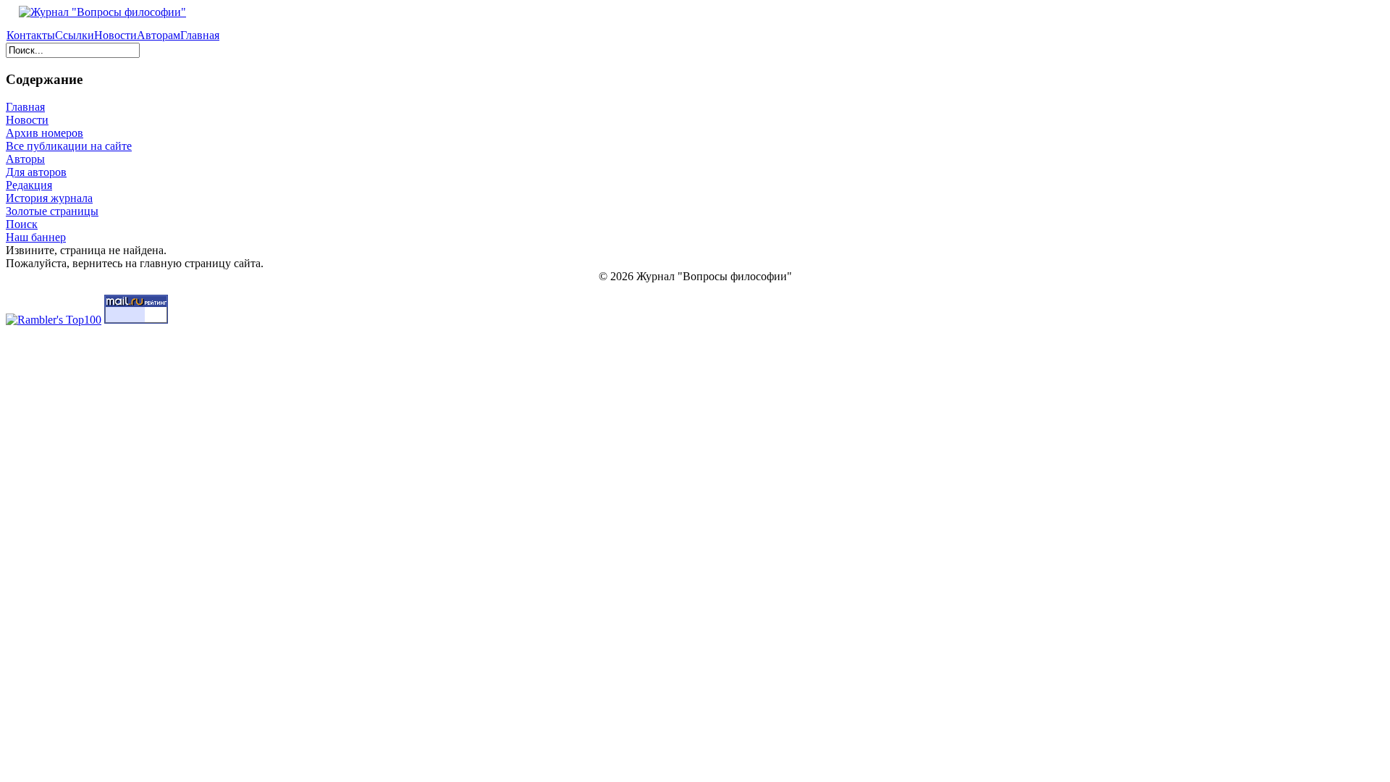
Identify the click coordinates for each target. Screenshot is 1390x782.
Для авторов (36, 172)
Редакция (29, 185)
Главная (199, 35)
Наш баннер (36, 237)
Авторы (25, 159)
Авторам (158, 35)
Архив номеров (44, 133)
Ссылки (74, 35)
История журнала (49, 198)
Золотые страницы (52, 211)
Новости (115, 35)
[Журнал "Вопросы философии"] (96, 12)
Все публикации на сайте (69, 146)
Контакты (31, 35)
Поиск (22, 224)
